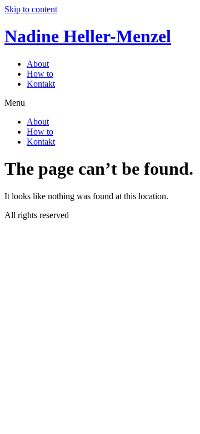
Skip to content (30, 9)
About (38, 63)
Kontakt (41, 83)
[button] (100, 103)
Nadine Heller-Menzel (87, 36)
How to (40, 73)
